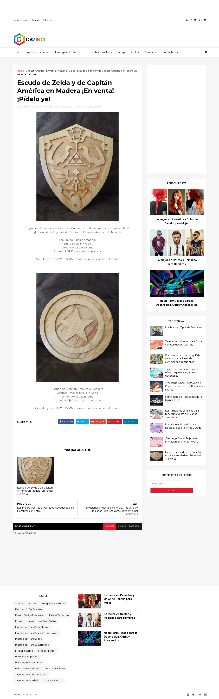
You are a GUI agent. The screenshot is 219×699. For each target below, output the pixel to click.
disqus (122, 526)
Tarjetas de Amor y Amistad (30, 674)
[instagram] (205, 19)
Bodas (32, 603)
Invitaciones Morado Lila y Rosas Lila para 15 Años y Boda (183, 426)
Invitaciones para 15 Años (42, 621)
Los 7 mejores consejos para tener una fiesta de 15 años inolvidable (182, 414)
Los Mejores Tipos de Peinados (183, 327)
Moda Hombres (24, 650)
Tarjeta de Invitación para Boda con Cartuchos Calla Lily (183, 343)
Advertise (47, 20)
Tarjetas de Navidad (26, 680)
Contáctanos (170, 52)
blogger (110, 526)
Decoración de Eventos (28, 609)
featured (62, 70)
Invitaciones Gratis (37, 52)
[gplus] (200, 19)
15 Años (19, 603)
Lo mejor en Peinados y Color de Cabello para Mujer (119, 599)
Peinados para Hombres (28, 662)
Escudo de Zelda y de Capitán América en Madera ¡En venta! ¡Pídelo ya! (35, 491)
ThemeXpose (30, 694)
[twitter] (195, 19)
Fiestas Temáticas (101, 52)
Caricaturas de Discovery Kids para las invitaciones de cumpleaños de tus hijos (182, 358)
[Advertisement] (62, 7)
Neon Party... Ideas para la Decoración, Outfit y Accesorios (120, 636)
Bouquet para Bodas (53, 603)
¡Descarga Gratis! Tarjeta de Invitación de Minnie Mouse (181, 440)
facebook (134, 526)
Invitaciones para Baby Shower (32, 627)
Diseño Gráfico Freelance (29, 615)
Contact (36, 20)
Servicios (150, 52)
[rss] (187, 19)
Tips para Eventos (128, 52)
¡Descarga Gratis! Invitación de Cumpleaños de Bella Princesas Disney (184, 386)
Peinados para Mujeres (28, 668)
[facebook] (191, 19)
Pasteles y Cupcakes (26, 656)
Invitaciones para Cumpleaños (32, 644)
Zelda (72, 70)
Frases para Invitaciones (69, 52)
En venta (51, 70)
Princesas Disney (55, 668)
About (25, 20)
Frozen (19, 621)
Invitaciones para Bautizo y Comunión (36, 633)
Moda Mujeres (46, 650)
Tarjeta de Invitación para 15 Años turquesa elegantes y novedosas (181, 372)
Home (16, 20)
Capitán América (35, 70)
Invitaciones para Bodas (28, 638)
